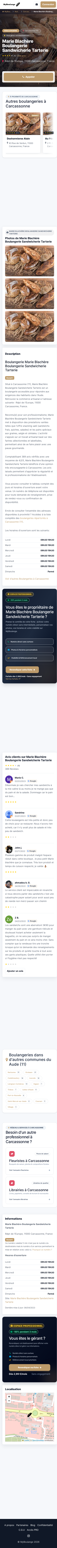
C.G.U (22, 1529)
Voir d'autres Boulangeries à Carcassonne (27, 578)
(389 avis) (21, 55)
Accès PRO (32, 1529)
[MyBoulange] (13, 4)
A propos (9, 1525)
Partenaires (22, 1525)
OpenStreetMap (38, 1440)
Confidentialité (45, 1525)
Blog (32, 1525)
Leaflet (26, 1440)
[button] (29, 1415)
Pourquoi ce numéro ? (42, 1249)
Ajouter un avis (15, 971)
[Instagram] (28, 1536)
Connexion (48, 4)
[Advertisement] (28, 192)
